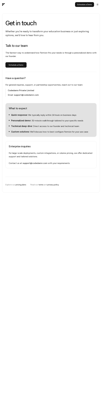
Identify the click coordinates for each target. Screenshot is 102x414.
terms (41, 185)
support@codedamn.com (26, 95)
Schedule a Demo (84, 4)
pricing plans (21, 185)
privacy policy (53, 185)
